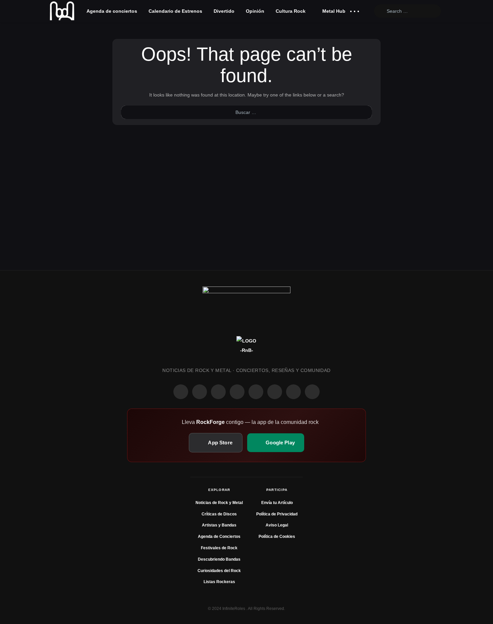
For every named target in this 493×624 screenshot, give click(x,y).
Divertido (224, 11)
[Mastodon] (274, 391)
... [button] (354, 9)
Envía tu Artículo (277, 503)
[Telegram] (312, 391)
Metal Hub (333, 11)
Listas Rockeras (219, 582)
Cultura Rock (291, 11)
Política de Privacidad (276, 514)
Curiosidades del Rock (219, 571)
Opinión (255, 11)
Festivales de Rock (219, 548)
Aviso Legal (277, 525)
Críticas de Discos (219, 514)
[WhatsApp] (218, 391)
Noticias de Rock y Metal (219, 503)
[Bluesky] (293, 391)
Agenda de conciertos (112, 11)
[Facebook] (180, 391)
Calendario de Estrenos (175, 11)
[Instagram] (199, 391)
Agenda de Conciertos (219, 537)
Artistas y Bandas (219, 525)
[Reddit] (256, 391)
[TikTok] (237, 391)
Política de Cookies (277, 537)
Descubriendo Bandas (219, 559)
